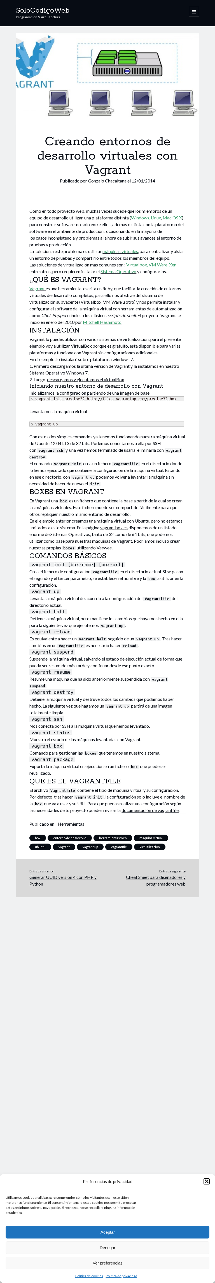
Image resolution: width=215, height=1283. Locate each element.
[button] (206, 1181)
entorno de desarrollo (69, 838)
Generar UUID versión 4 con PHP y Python (63, 880)
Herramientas (71, 824)
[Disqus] (107, 967)
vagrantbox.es (114, 527)
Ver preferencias (108, 1263)
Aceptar (108, 1232)
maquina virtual (151, 838)
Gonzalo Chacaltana (107, 180)
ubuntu (40, 847)
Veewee (104, 547)
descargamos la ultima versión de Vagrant (90, 366)
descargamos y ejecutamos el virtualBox (85, 379)
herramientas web (113, 838)
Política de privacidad (121, 1276)
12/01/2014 (143, 180)
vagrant (64, 847)
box (37, 838)
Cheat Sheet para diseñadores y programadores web (156, 880)
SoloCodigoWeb (42, 10)
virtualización (150, 847)
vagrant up (90, 847)
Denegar (107, 1247)
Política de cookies (89, 1276)
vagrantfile (119, 847)
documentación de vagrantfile (150, 810)
